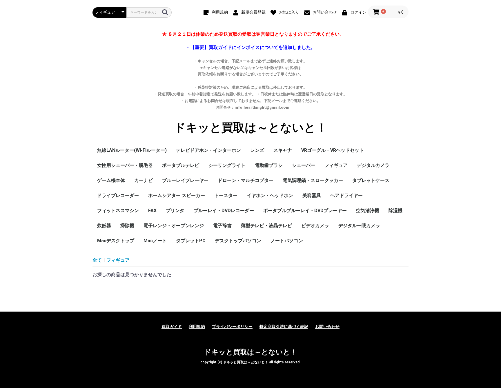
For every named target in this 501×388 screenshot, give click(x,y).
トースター (225, 195)
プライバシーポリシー (232, 326)
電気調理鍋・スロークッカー (313, 180)
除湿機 (395, 210)
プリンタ (175, 210)
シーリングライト (227, 165)
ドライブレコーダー (118, 195)
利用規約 (197, 326)
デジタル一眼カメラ (359, 225)
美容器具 (311, 195)
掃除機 (127, 225)
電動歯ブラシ (269, 165)
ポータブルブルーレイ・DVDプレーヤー (305, 210)
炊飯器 (104, 225)
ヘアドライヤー (346, 195)
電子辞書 (222, 225)
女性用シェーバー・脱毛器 (125, 165)
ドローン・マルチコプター (245, 180)
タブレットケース (370, 180)
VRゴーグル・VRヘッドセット (332, 150)
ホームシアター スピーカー (176, 195)
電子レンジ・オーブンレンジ (174, 225)
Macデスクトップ (115, 240)
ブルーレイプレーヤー (185, 180)
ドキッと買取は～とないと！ (250, 127)
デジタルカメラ (373, 165)
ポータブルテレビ (180, 165)
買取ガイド (171, 326)
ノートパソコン (287, 240)
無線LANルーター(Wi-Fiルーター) (132, 150)
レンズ (257, 150)
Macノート (155, 240)
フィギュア (336, 165)
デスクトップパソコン (238, 240)
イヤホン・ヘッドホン (270, 195)
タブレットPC (191, 240)
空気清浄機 (367, 210)
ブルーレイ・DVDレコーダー (224, 210)
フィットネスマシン (118, 210)
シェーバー (303, 165)
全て (97, 260)
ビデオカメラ (315, 225)
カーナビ (143, 180)
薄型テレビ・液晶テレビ (266, 225)
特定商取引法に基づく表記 (283, 326)
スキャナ (282, 150)
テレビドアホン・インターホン (208, 150)
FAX (152, 210)
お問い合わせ (327, 326)
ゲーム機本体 (111, 180)
